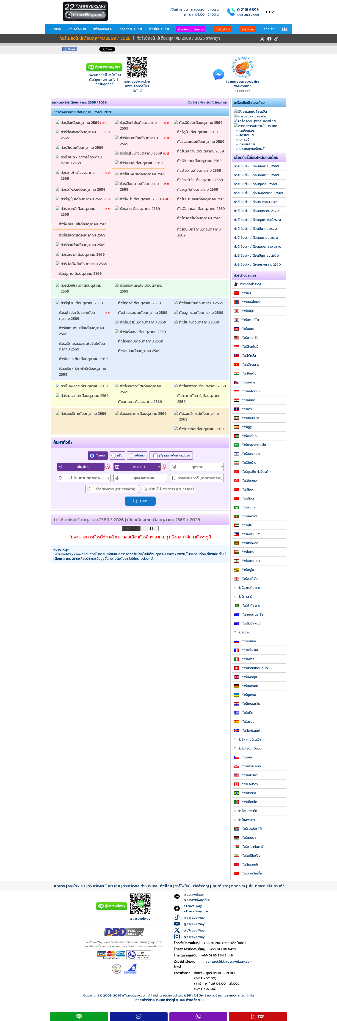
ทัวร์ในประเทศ (159, 29)
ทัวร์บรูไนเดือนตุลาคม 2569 (141, 153)
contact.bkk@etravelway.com (229, 961)
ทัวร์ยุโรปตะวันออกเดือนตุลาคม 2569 (77, 315)
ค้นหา (143, 501)
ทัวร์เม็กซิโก (249, 801)
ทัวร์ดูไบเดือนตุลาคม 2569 (197, 132)
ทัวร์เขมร (247, 328)
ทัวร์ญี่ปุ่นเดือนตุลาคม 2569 (82, 199)
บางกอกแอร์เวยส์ (252, 148)
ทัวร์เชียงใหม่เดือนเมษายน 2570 (256, 237)
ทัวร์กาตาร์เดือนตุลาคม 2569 (199, 218)
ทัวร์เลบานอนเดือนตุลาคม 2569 (201, 199)
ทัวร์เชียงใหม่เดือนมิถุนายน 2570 (256, 255)
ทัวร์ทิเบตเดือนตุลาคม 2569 (82, 147)
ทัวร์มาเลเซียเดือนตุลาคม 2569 (139, 141)
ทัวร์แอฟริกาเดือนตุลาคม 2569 (84, 386)
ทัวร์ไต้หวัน (248, 355)
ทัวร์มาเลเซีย (250, 337)
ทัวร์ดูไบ (246, 525)
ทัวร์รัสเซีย (248, 641)
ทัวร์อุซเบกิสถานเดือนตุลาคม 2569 (199, 232)
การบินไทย (247, 144)
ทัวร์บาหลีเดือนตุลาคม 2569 (141, 163)
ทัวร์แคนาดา (249, 784)
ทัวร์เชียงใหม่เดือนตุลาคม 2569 (255, 184)
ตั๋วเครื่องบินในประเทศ (103, 886)
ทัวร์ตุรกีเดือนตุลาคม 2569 (198, 189)
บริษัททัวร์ (191, 995)
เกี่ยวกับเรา (220, 886)
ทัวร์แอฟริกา (246, 819)
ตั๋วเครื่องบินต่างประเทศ (139, 886)
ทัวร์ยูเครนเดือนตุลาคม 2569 (201, 312)
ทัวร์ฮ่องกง (249, 480)
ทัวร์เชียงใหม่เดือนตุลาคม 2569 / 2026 (95, 38)
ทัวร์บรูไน (247, 569)
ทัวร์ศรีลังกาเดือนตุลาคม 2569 (82, 235)
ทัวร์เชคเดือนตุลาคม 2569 (199, 322)
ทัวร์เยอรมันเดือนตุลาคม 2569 (143, 322)
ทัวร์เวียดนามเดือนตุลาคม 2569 (140, 186)
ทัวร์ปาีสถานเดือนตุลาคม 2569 (201, 151)
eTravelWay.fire (196, 911)
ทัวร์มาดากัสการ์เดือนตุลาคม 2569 (199, 398)
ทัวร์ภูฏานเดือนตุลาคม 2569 (80, 273)
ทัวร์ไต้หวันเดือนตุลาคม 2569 (83, 189)
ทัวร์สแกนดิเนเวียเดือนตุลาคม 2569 (82, 331)
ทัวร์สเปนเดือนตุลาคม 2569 (139, 350)
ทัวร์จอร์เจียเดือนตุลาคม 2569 (200, 179)
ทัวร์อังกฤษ (249, 676)
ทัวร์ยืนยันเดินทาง (191, 29)
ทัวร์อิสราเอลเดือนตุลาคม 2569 (201, 208)
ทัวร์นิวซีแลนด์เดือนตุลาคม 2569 (81, 288)
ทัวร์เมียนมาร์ (250, 418)
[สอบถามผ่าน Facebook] (218, 74)
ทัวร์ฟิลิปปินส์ (250, 534)
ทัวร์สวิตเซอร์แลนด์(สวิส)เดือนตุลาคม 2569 (82, 346)
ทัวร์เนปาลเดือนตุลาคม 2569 (83, 254)
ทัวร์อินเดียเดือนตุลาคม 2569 (83, 244)
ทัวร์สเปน (247, 721)
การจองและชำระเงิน (252, 116)
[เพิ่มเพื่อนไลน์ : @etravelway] (111, 909)
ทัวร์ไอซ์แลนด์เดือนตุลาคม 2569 (143, 312)
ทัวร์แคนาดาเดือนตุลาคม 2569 (143, 413)
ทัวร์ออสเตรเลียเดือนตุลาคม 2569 (141, 288)
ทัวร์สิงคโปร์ (249, 346)
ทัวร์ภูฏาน (247, 426)
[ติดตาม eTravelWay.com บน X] (262, 39)
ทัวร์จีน (246, 293)
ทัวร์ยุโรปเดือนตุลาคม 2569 (82, 303)
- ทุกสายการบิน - (144, 477)
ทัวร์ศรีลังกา (249, 543)
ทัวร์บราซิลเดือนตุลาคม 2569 (201, 429)
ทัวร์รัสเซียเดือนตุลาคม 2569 (201, 303)
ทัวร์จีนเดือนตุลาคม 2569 (80, 122)
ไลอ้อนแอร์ (247, 130)
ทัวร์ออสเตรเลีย (252, 614)
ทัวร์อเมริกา (249, 775)
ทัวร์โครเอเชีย (250, 703)
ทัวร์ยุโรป (244, 632)
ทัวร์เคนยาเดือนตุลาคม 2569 (140, 401)
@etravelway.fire (137, 81)
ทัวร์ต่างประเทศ (131, 29)
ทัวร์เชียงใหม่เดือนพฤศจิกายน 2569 (258, 193)
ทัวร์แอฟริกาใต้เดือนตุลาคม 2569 (141, 389)
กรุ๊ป (119, 455)
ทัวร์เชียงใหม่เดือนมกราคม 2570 (256, 210)
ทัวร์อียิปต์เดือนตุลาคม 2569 (201, 122)
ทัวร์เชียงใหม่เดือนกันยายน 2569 (256, 175)
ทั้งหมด (100, 455)
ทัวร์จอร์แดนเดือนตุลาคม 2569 (201, 141)
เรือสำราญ (201, 886)
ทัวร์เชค (246, 757)
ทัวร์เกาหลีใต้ (250, 319)
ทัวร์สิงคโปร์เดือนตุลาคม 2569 (139, 125)
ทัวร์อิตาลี (247, 659)
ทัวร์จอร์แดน (250, 435)
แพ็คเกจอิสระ (102, 29)
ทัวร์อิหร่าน (248, 462)
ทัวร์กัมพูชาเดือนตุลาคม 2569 (143, 174)
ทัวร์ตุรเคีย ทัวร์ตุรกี (254, 471)
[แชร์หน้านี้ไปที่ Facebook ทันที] (69, 50)
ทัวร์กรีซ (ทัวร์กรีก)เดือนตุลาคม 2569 (83, 371)
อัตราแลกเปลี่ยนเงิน (252, 111)
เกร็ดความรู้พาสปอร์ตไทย (257, 121)
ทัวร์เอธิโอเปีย (250, 855)
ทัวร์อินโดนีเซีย (251, 391)
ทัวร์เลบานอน (250, 560)
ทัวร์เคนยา (248, 837)
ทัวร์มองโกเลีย (251, 301)
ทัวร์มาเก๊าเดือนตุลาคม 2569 (78, 175)
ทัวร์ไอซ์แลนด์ (250, 730)
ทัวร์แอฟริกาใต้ (251, 828)
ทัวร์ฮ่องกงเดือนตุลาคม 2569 (79, 135)
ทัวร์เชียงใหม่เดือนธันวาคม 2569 (256, 201)
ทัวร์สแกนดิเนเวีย (250, 739)
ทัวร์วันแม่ (247, 29)
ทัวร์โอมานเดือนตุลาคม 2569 (199, 170)
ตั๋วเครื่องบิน (77, 29)
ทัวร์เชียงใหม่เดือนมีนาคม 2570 (255, 228)
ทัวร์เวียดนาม (250, 364)
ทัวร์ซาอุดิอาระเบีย (253, 444)
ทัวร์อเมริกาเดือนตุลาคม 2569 (84, 413)
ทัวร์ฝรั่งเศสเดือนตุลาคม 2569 (143, 331)
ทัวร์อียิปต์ (248, 400)
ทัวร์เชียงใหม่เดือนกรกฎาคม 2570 (257, 264)
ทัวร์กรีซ (247, 712)
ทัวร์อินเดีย (248, 373)
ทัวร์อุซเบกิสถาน (249, 587)
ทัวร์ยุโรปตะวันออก (250, 748)
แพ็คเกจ (140, 455)
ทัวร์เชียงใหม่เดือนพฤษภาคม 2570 (257, 246)
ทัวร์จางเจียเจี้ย (251, 873)
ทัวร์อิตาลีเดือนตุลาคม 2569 (140, 303)
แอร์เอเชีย (246, 135)
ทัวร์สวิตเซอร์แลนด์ (254, 668)
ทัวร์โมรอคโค (250, 864)
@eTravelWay (194, 917)
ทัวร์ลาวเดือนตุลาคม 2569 (140, 208)
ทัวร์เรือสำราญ (250, 284)
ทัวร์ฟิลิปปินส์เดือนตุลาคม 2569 (83, 224)
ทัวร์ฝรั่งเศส (249, 650)
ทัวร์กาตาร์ (245, 596)
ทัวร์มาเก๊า (248, 507)
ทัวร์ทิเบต (247, 489)
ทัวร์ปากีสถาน (250, 605)
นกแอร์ (244, 139)
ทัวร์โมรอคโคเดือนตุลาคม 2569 (85, 395)
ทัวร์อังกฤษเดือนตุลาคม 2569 (141, 341)
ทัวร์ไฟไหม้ (222, 29)
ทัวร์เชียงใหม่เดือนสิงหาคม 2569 (256, 166)
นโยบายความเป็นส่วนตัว (266, 886)
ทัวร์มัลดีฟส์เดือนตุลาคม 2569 (84, 263)
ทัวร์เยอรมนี (249, 685)
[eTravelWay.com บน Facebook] (269, 39)
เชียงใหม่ (83, 466)
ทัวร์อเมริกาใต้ (247, 810)
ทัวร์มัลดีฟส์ (249, 516)
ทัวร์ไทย (166, 886)
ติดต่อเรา (238, 886)
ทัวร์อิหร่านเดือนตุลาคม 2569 (199, 160)
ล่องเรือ (268, 29)
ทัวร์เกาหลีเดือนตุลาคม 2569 (78, 211)
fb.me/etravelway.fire (242, 81)
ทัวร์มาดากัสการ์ (252, 846)
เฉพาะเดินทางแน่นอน (177, 455)
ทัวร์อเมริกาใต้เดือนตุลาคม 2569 (199, 416)
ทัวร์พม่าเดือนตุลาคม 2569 (141, 199)
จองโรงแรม (76, 886)
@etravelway (140, 918)
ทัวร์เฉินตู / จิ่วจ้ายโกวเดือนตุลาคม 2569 (81, 160)
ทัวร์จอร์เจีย (249, 578)
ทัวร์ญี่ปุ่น (247, 310)
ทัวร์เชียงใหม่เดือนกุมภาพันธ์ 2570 (257, 219)
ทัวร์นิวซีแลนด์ (250, 623)
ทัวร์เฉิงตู (247, 498)
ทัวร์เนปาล (248, 382)
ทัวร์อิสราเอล (250, 453)
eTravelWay (193, 905)
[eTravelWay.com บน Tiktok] (276, 39)
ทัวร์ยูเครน (248, 694)
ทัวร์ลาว (246, 409)
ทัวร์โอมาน (248, 551)
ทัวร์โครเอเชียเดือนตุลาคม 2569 (83, 358)
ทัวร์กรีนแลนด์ (251, 766)
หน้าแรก (55, 29)
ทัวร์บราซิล (248, 793)
